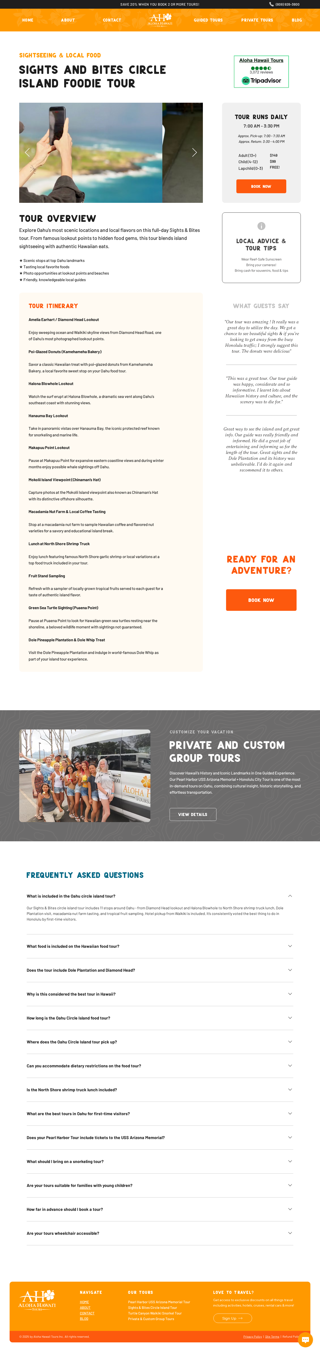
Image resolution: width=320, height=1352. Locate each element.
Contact (87, 1313)
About (85, 1307)
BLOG (84, 1318)
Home (84, 1302)
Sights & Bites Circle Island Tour (152, 1307)
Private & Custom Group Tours (151, 1319)
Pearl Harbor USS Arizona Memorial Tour (159, 1302)
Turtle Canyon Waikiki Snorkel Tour (155, 1313)
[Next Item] (194, 153)
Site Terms (272, 1336)
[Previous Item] (27, 153)
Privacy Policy (252, 1336)
